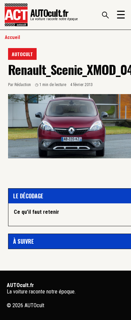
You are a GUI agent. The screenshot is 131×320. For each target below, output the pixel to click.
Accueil (12, 37)
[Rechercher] (105, 14)
